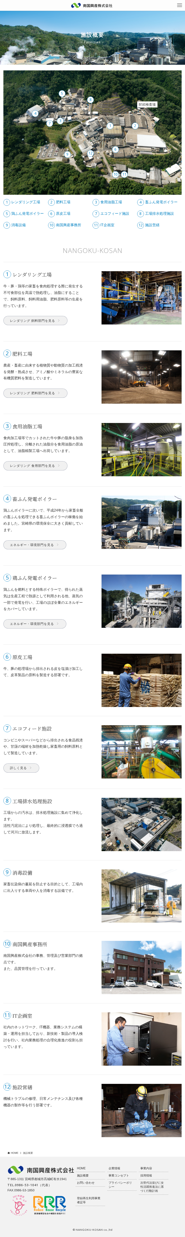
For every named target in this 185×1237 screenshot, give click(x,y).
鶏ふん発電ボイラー (25, 213)
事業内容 (146, 1168)
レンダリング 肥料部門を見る (32, 393)
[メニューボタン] (179, 5)
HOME (81, 1168)
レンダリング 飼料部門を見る (32, 320)
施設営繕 (149, 225)
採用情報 (146, 1175)
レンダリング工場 (23, 202)
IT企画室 (104, 225)
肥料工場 (60, 202)
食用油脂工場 (108, 202)
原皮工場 (60, 213)
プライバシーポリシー (120, 1184)
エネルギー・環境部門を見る (32, 545)
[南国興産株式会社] (92, 5)
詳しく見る (18, 768)
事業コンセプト (119, 1175)
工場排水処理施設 (156, 213)
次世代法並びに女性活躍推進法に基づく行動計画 (152, 1186)
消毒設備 (16, 225)
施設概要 (83, 1175)
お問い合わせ (86, 1182)
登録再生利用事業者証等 (88, 1200)
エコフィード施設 (112, 213)
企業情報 (114, 1168)
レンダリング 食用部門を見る (32, 466)
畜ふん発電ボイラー (158, 202)
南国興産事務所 (65, 225)
